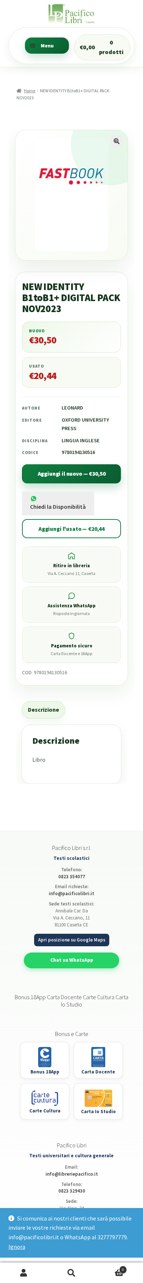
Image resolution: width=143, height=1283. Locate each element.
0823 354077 (71, 876)
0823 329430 (71, 1191)
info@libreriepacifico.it (71, 1174)
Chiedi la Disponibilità (58, 506)
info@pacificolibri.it (71, 893)
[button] (116, 141)
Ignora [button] (16, 1246)
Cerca (71, 1273)
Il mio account (24, 1273)
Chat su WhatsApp (71, 960)
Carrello (109, 1267)
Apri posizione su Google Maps (71, 940)
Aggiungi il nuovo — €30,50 (72, 473)
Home (29, 90)
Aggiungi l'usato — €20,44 (71, 528)
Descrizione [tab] (43, 709)
